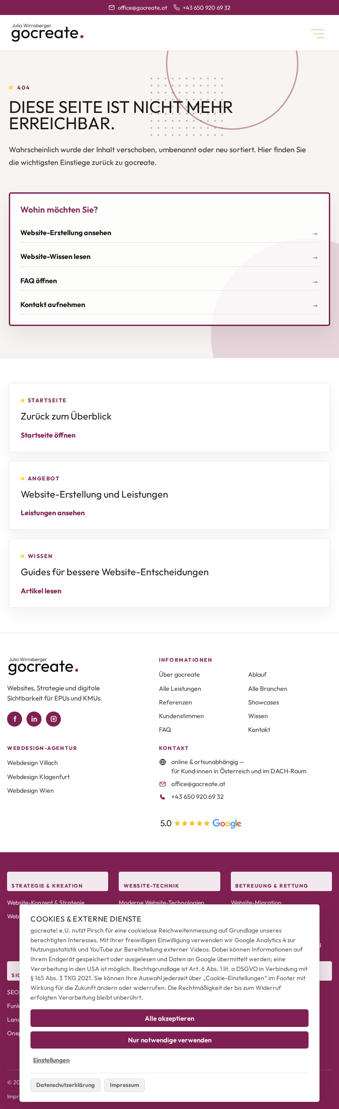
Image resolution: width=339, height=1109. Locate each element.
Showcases (263, 702)
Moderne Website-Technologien (161, 903)
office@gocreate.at (142, 7)
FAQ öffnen (38, 280)
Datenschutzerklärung (65, 1084)
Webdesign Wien (30, 790)
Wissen (258, 716)
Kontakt (259, 730)
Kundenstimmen (181, 716)
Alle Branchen (267, 689)
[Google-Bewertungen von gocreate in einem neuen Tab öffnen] (201, 823)
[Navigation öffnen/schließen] (317, 33)
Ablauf (257, 674)
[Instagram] (53, 719)
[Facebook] (14, 719)
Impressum (124, 1084)
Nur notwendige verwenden (169, 1040)
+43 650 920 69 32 (206, 7)
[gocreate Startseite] (43, 666)
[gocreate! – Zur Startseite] (47, 32)
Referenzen (175, 702)
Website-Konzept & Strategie (45, 903)
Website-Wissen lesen (55, 256)
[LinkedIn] (33, 719)
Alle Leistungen (180, 689)
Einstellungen (51, 1060)
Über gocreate (179, 674)
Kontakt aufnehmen (52, 304)
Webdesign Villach (32, 763)
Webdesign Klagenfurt (38, 777)
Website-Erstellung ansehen (65, 232)
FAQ (165, 730)
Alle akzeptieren (169, 1018)
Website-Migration (256, 903)
